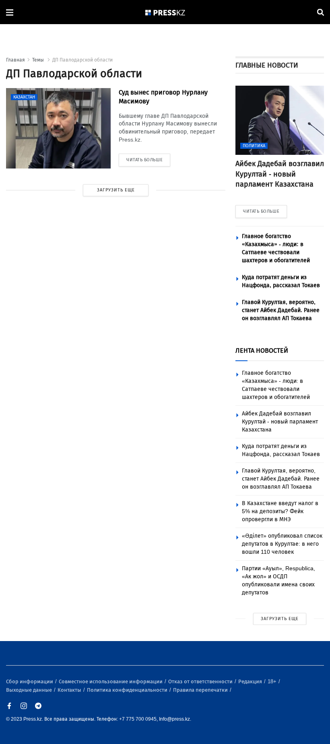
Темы (38, 60)
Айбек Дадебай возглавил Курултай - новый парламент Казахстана (280, 421)
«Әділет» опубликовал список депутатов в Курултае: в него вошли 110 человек (282, 543)
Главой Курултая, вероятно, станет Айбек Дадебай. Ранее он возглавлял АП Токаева (281, 310)
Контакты (70, 690)
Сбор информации (30, 681)
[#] (165, 12)
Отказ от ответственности (201, 681)
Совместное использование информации (111, 681)
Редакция (250, 681)
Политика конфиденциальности (128, 690)
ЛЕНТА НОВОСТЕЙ (261, 350)
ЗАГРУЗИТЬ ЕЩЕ (116, 190)
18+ (273, 681)
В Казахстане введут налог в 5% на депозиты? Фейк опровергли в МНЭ (280, 511)
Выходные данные (29, 690)
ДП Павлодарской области (82, 60)
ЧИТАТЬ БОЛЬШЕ (261, 211)
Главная (15, 60)
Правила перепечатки (201, 690)
